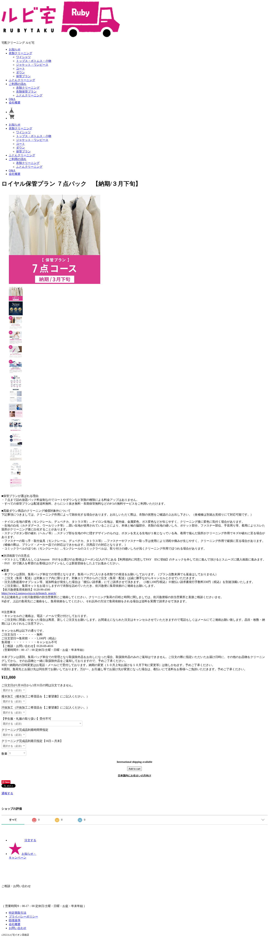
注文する (30, 840)
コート (20, 68)
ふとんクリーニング (22, 80)
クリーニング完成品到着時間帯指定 (24, 729)
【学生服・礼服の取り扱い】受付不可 (26, 718)
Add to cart (134, 768)
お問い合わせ (17, 928)
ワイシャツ (23, 57)
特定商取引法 (17, 912)
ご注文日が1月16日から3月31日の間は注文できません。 (38, 685)
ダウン (20, 72)
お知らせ (14, 49)
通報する (7, 793)
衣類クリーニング (20, 53)
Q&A (12, 99)
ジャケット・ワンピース (32, 64)
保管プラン (23, 76)
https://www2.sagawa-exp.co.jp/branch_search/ (28, 593)
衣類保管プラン (26, 91)
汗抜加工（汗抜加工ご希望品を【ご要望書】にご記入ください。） (45, 707)
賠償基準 (14, 920)
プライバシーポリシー (23, 916)
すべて (13, 819)
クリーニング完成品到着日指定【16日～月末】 (32, 740)
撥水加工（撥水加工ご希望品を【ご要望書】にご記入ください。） (45, 696)
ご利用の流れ (17, 83)
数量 (4, 753)
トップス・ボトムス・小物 (33, 60)
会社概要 (14, 102)
